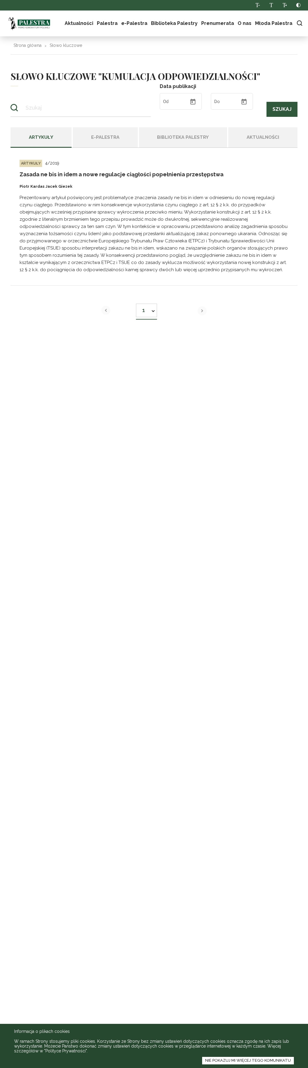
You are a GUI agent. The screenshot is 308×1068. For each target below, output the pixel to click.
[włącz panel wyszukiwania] (299, 23)
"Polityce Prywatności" (65, 1050)
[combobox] (146, 308)
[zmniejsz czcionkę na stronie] (257, 5)
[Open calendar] (193, 102)
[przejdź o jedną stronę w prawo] (202, 310)
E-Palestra (105, 137)
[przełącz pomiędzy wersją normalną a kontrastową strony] (298, 5)
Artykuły (41, 137)
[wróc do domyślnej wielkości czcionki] (271, 5)
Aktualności (79, 23)
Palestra (29, 23)
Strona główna (28, 45)
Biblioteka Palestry (183, 137)
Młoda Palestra (273, 23)
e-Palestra (134, 23)
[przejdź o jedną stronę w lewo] (105, 310)
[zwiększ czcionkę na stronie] (284, 5)
